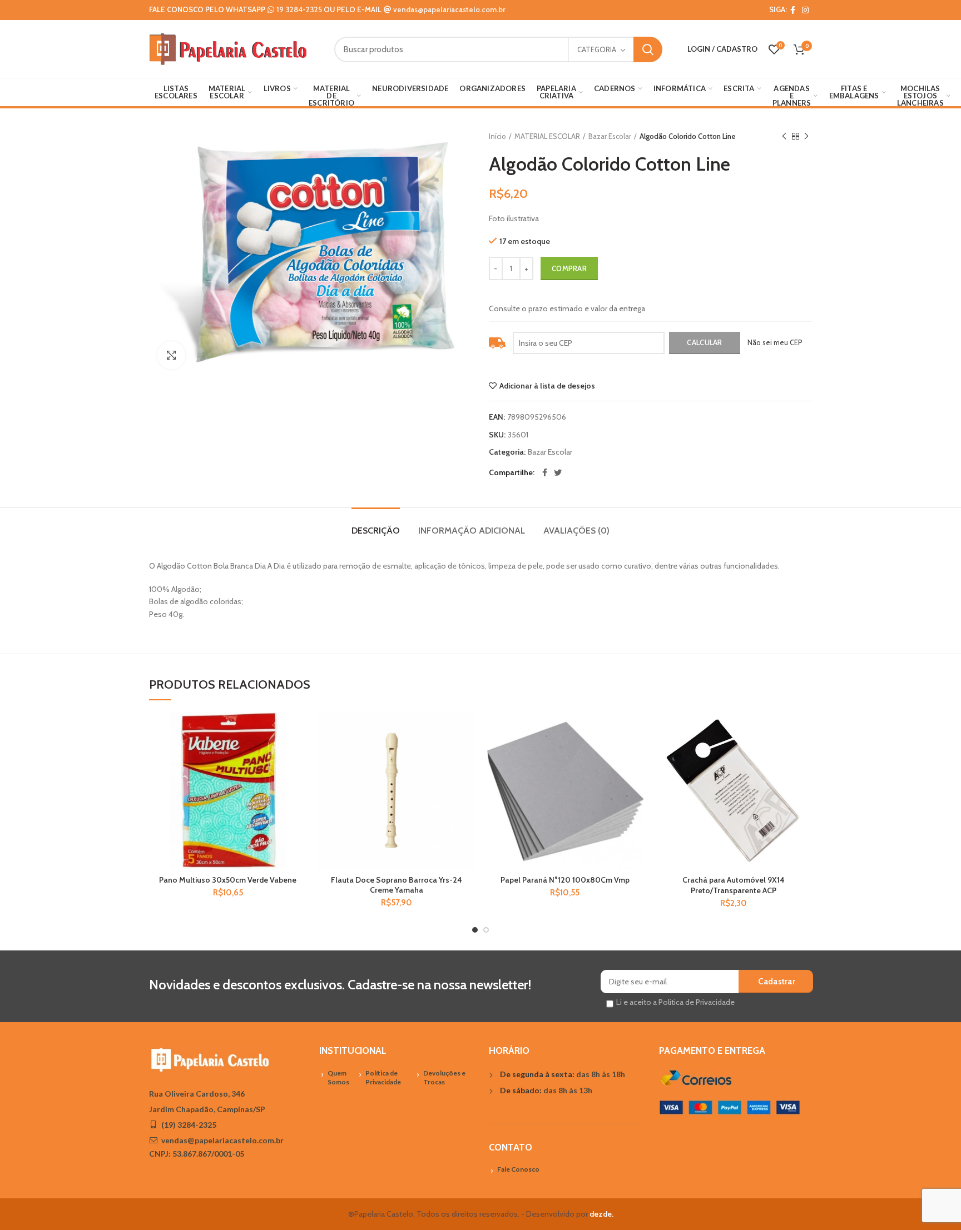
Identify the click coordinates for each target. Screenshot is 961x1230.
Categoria (596, 49)
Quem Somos (338, 1078)
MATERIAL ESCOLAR (547, 136)
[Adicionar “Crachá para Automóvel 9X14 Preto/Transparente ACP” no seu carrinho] (804, 755)
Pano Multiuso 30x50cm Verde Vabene (227, 880)
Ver (298, 780)
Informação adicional (471, 530)
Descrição (375, 530)
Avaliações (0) (576, 530)
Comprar (569, 268)
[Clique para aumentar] (171, 355)
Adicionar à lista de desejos (547, 386)
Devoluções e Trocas (444, 1078)
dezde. (601, 1214)
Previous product (784, 136)
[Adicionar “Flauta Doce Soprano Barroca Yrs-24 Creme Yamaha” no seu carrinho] (467, 755)
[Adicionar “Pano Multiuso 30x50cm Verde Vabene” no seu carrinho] (298, 755)
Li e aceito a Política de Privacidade (675, 1002)
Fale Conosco (518, 1169)
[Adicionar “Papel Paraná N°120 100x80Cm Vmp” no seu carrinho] (635, 755)
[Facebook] (793, 10)
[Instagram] (805, 10)
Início (497, 136)
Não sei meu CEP (775, 342)
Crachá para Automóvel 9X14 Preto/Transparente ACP (733, 885)
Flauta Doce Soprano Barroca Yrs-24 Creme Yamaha (396, 885)
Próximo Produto (806, 136)
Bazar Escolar (609, 136)
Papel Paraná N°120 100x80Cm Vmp (565, 880)
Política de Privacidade (383, 1078)
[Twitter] (558, 472)
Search (647, 49)
